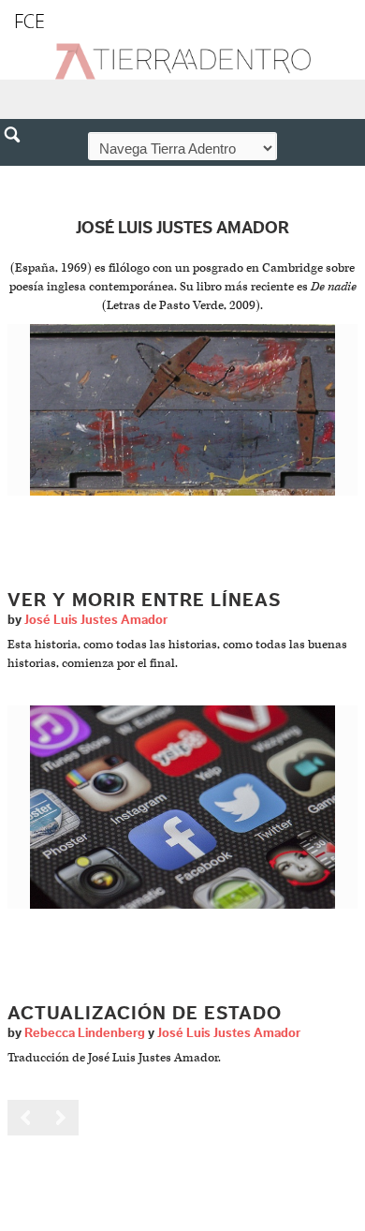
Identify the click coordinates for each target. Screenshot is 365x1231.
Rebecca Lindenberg (84, 1033)
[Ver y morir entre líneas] (182, 410)
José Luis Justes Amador (96, 620)
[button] (18, 175)
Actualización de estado (144, 1013)
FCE (29, 21)
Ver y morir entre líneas (144, 600)
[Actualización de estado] (182, 806)
